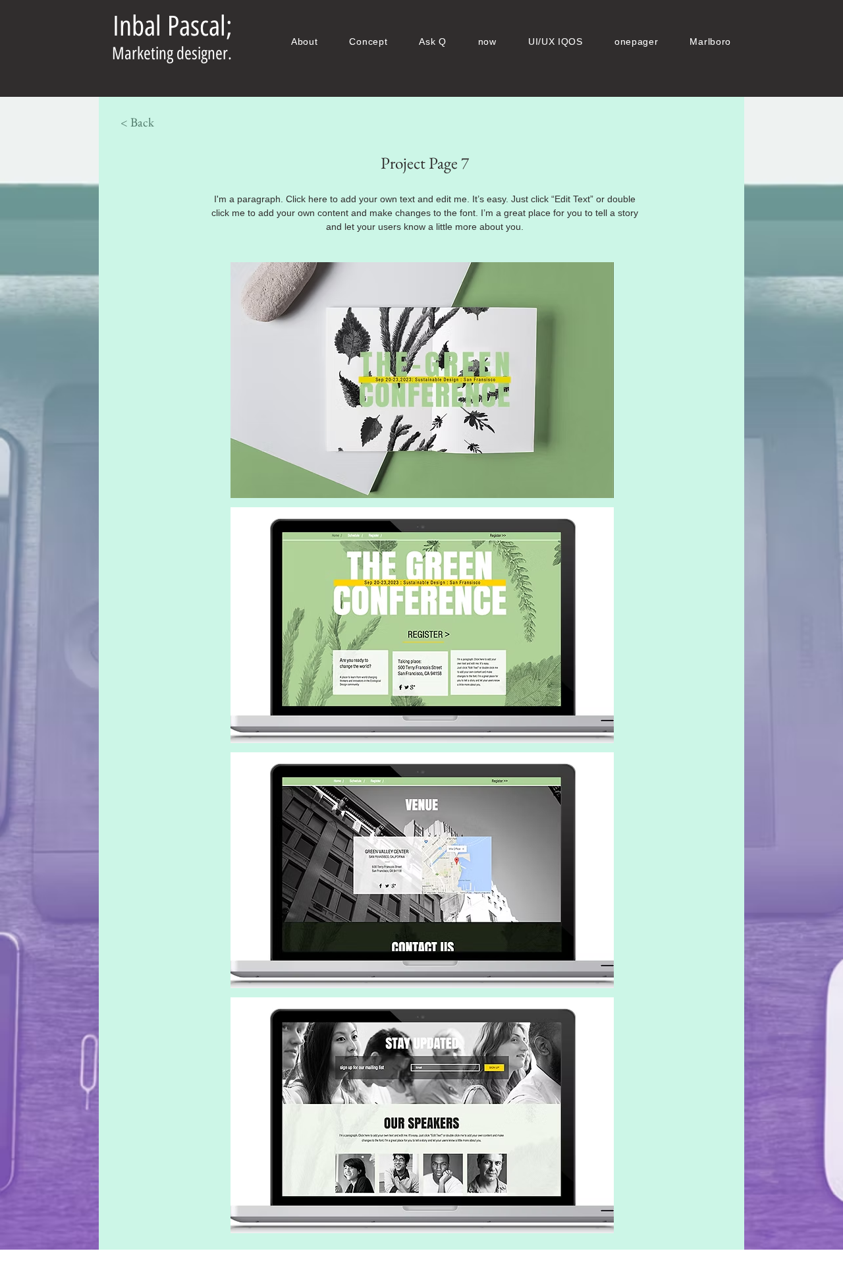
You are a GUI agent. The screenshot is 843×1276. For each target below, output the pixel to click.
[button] (422, 380)
